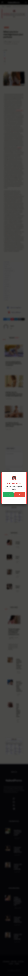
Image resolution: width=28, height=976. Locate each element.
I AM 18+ (8, 494)
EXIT (20, 494)
